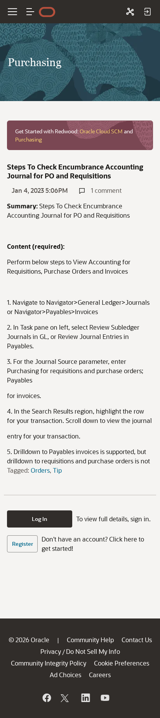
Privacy (50, 651)
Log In (39, 518)
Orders (40, 470)
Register (22, 543)
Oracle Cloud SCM (101, 131)
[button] (30, 11)
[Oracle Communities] (130, 11)
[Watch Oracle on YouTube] (104, 697)
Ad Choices (65, 675)
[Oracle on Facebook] (46, 697)
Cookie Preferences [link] (121, 663)
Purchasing (28, 139)
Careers (100, 675)
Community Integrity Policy (48, 663)
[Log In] (147, 11)
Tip (57, 470)
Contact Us (137, 640)
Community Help (90, 640)
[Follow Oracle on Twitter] (66, 697)
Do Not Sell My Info (93, 651)
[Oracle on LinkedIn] (85, 697)
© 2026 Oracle (29, 640)
